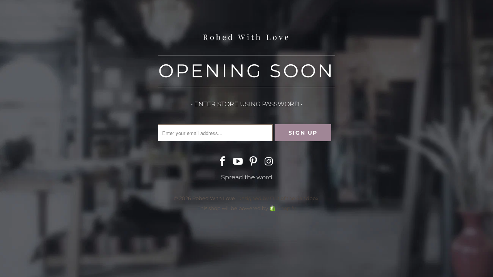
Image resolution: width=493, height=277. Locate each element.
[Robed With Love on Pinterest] (253, 162)
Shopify (286, 208)
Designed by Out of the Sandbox (278, 198)
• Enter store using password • (246, 104)
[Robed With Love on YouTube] (238, 162)
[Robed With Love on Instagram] (268, 162)
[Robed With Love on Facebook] (223, 162)
